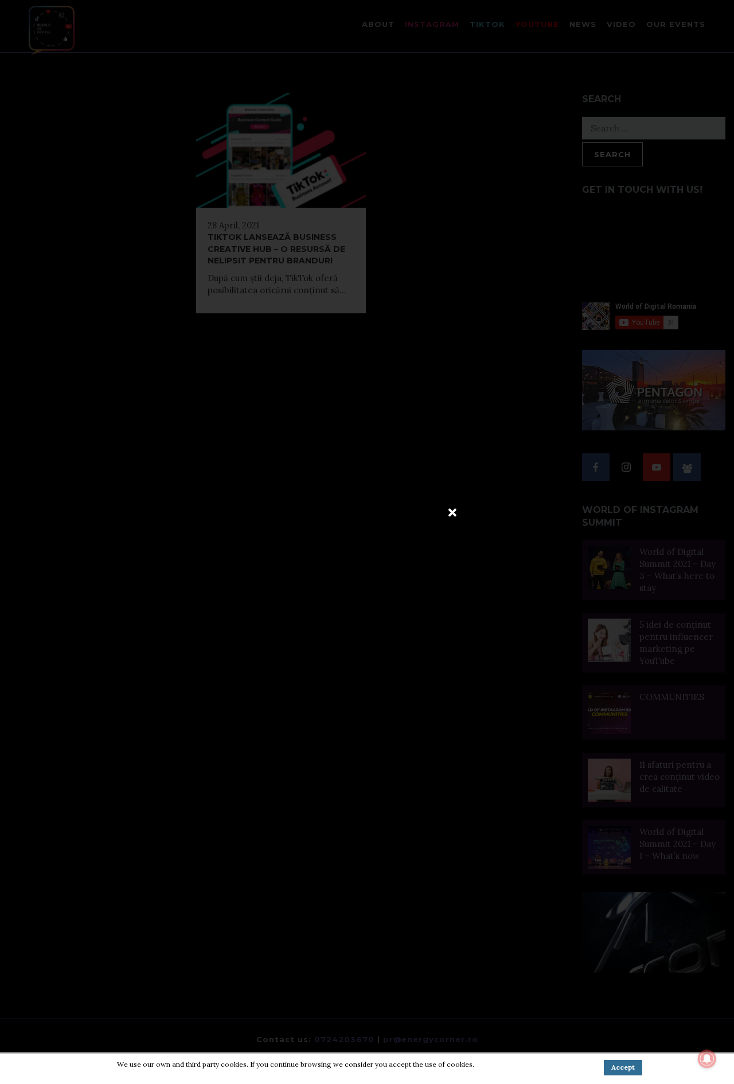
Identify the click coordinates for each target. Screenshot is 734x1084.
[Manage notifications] (707, 1059)
